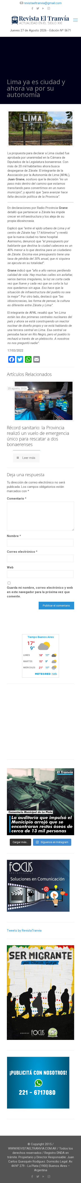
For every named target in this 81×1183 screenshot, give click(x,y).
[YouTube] (43, 8)
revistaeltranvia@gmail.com (43, 3)
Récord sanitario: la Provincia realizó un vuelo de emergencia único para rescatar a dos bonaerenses (38, 435)
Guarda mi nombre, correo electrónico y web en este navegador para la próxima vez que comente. (40, 592)
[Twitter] (38, 8)
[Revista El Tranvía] (40, 20)
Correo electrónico (22, 552)
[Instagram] (49, 8)
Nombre (14, 536)
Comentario (16, 498)
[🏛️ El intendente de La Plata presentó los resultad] (40, 801)
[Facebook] (32, 8)
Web (10, 567)
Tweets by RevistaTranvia (24, 930)
